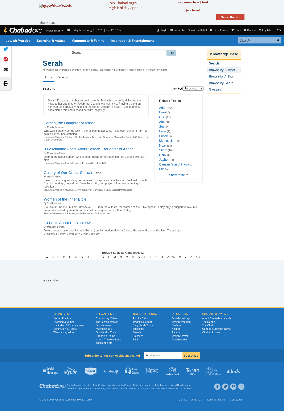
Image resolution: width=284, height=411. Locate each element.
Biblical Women (102, 213)
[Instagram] (241, 386)
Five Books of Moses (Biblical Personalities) (136, 69)
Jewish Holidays (181, 318)
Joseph (95, 103)
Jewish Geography (90, 233)
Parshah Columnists (136, 137)
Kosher (176, 328)
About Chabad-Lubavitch (216, 318)
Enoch (163, 136)
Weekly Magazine (63, 332)
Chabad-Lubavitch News (216, 328)
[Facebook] (217, 386)
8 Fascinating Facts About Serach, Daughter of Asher (88, 149)
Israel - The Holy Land (108, 339)
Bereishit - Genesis (102, 137)
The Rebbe (208, 321)
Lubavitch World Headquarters (175, 385)
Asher (75, 100)
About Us (196, 399)
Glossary (138, 336)
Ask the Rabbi (199, 30)
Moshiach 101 (104, 328)
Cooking (172, 370)
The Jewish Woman (54, 213)
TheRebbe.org (104, 342)
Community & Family (88, 40)
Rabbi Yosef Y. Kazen (116, 388)
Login (163, 30)
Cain (162, 117)
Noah (162, 145)
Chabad (102, 385)
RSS (135, 339)
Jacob (81, 103)
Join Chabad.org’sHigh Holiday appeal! (125, 5)
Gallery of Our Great (92, 190)
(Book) (98, 172)
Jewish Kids (234, 370)
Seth (162, 126)
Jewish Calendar (142, 321)
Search (137, 332)
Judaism (151, 388)
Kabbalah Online (105, 336)
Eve (162, 112)
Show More (177, 175)
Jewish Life (73, 233)
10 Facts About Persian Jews (68, 223)
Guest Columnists (53, 139)
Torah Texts (193, 370)
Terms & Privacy (216, 399)
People (85, 69)
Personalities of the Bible (94, 163)
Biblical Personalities (101, 69)
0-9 (198, 257)
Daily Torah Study (143, 325)
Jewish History (72, 163)
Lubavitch (112, 385)
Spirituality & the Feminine (79, 213)
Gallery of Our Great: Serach (68, 173)
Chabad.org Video (106, 318)
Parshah (176, 332)
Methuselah (167, 140)
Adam (163, 107)
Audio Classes (132, 370)
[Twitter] (225, 386)
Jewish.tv (91, 370)
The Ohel (207, 325)
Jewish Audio (179, 339)
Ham (162, 155)
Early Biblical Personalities (119, 190)
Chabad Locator (211, 332)
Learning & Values (51, 40)
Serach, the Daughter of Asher (69, 123)
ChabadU (111, 370)
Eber (162, 169)
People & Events (70, 69)
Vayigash (118, 137)
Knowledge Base (51, 69)
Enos (162, 131)
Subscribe (138, 328)
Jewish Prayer (180, 336)
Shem (163, 150)
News (152, 370)
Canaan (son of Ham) (174, 164)
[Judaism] (22, 30)
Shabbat (176, 325)
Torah (142, 388)
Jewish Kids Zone (106, 332)
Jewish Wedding (181, 321)
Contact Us (236, 399)
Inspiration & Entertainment (132, 40)
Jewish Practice (18, 40)
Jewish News (103, 325)
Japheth (164, 159)
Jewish (163, 388)
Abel (162, 121)
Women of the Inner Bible (65, 199)
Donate (251, 30)
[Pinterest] (233, 386)
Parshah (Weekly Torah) (77, 137)
